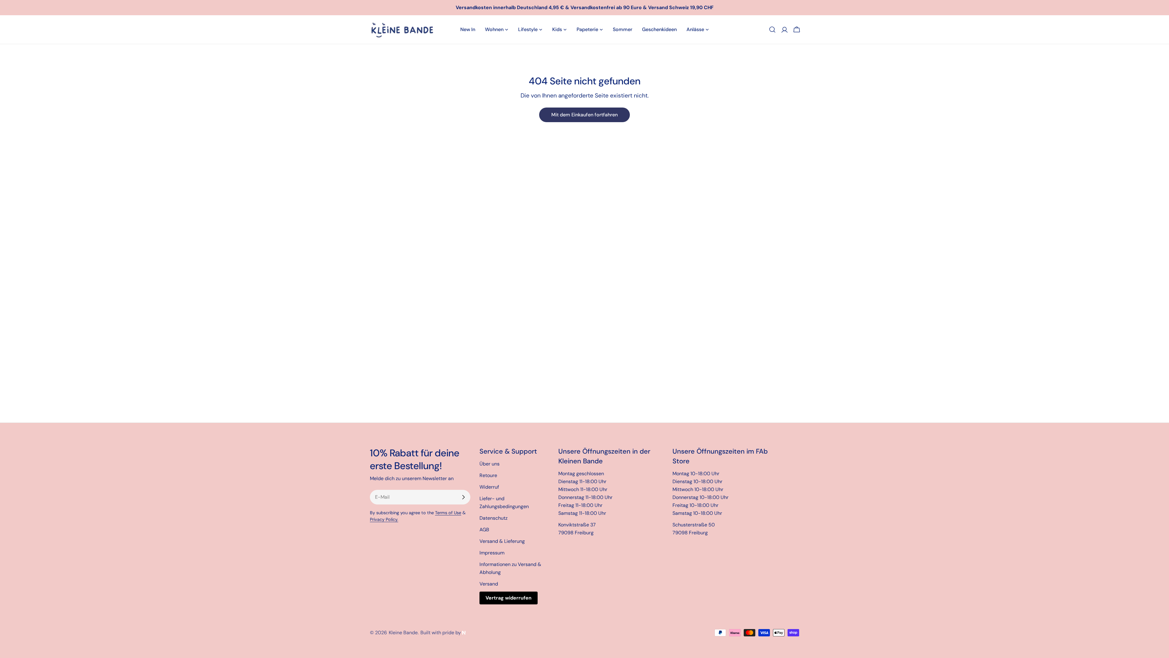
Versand (488, 584)
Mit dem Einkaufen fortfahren (584, 114)
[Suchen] (772, 29)
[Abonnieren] (463, 497)
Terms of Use (448, 512)
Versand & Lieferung (502, 541)
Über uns (489, 464)
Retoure (488, 475)
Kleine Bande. (404, 632)
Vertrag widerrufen (509, 598)
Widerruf (489, 487)
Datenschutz (493, 518)
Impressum (491, 553)
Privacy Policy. (384, 519)
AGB (484, 529)
